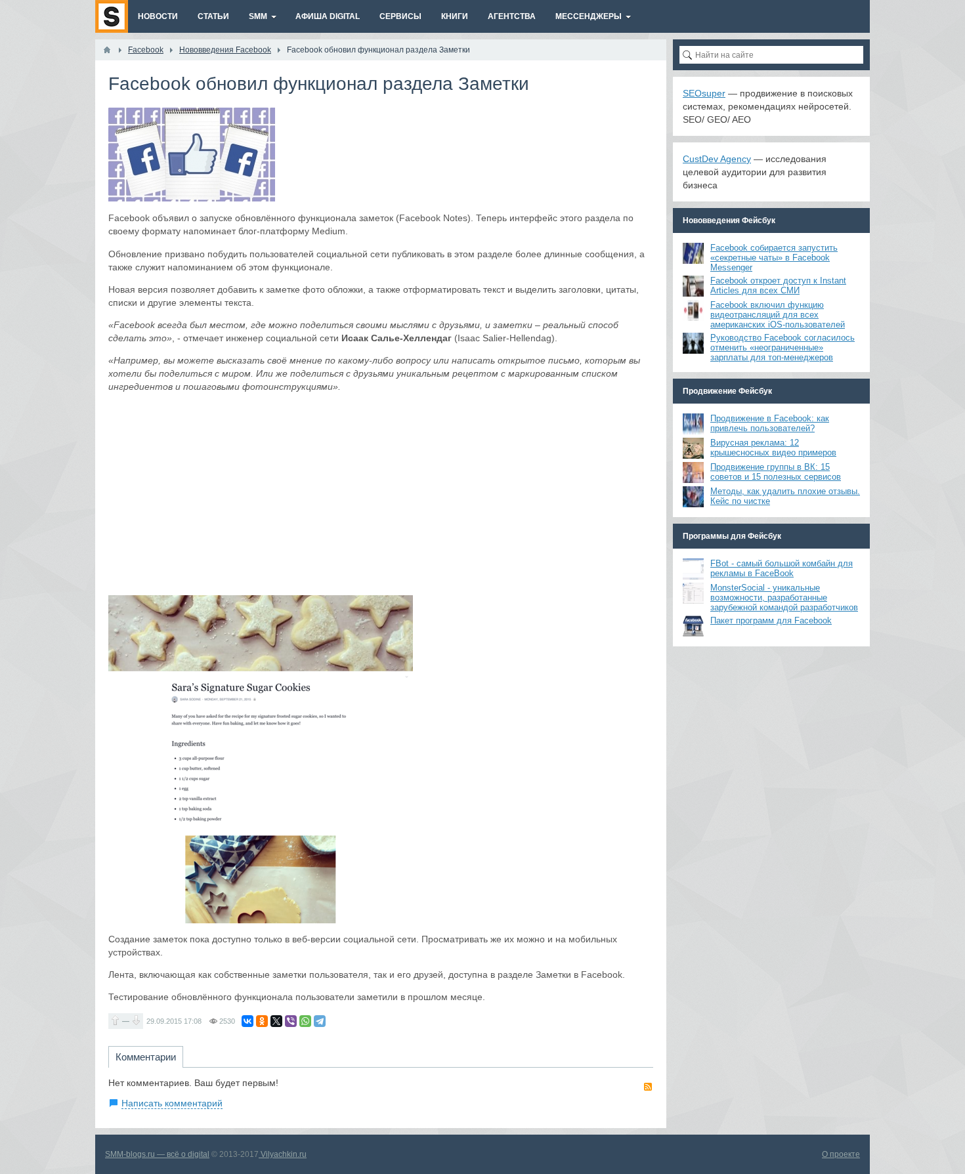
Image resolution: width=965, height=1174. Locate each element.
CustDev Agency (717, 159)
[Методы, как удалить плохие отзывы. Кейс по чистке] (693, 496)
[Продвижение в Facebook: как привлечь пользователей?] (693, 423)
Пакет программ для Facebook (771, 620)
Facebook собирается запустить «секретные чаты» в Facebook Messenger (774, 257)
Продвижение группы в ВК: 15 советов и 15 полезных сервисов (775, 472)
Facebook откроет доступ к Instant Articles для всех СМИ (778, 285)
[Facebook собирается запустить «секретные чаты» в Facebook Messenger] (693, 253)
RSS (648, 1086)
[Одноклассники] (262, 1021)
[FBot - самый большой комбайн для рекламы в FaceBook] (693, 568)
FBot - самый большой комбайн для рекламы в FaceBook (781, 568)
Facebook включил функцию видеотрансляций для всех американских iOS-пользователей (777, 314)
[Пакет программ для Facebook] (693, 626)
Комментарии (146, 1056)
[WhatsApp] (305, 1021)
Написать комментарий (172, 1103)
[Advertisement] (380, 494)
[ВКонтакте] (247, 1021)
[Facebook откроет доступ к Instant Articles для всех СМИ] (693, 286)
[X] (276, 1021)
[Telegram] (320, 1021)
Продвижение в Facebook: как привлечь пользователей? (769, 423)
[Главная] (107, 49)
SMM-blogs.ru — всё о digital (157, 1154)
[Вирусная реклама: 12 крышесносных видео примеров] (693, 448)
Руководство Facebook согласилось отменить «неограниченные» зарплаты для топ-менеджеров (782, 347)
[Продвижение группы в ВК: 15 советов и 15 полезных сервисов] (693, 472)
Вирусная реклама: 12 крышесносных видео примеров (773, 447)
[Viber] (291, 1021)
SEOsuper (704, 93)
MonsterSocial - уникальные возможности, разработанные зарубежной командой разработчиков (784, 597)
